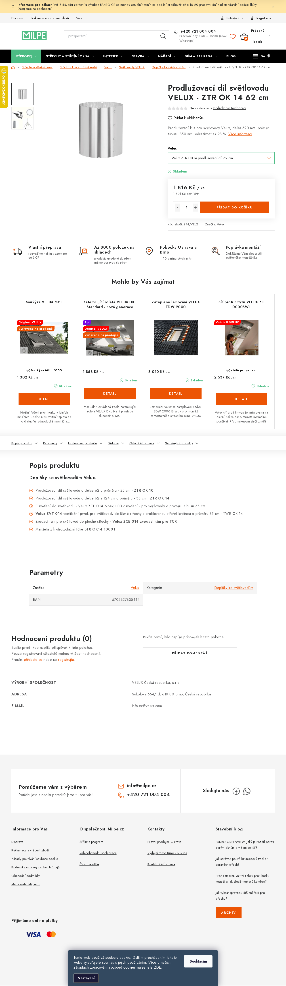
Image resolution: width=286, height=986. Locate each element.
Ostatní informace (141, 443)
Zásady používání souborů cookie (34, 859)
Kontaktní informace (161, 864)
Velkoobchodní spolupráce (98, 853)
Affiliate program (91, 842)
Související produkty (179, 443)
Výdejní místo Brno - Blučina (167, 853)
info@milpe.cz (142, 785)
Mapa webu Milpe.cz (25, 884)
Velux (221, 224)
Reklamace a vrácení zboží (50, 18)
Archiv (228, 912)
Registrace (264, 18)
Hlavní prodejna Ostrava (164, 842)
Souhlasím (198, 961)
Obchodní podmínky (25, 876)
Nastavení (86, 978)
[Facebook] (236, 791)
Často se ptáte (89, 864)
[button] (44, 404)
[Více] (262, 56)
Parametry (50, 443)
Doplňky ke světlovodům (233, 587)
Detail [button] (44, 399)
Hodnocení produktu (82, 443)
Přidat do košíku (235, 207)
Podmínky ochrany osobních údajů (35, 867)
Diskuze (113, 443)
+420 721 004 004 (197, 31)
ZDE (157, 967)
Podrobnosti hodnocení (229, 108)
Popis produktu (21, 443)
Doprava (17, 18)
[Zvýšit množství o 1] (195, 208)
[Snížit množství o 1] (177, 208)
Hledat (163, 36)
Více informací (240, 134)
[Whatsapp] (246, 791)
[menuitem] (26, 56)
